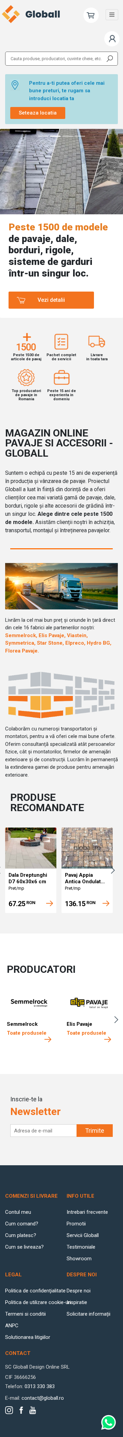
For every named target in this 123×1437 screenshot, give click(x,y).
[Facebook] (21, 1410)
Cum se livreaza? (24, 1247)
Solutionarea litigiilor (27, 1337)
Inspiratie (77, 1302)
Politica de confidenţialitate (35, 1291)
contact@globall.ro (43, 1398)
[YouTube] (32, 1410)
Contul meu (18, 1212)
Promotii (76, 1224)
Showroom (79, 1258)
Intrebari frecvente (87, 1212)
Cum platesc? (20, 1235)
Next (114, 870)
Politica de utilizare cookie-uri (38, 1302)
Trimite (94, 1130)
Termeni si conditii (25, 1314)
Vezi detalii (51, 300)
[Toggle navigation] (112, 14)
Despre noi (79, 1291)
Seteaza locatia (38, 113)
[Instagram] (9, 1410)
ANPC (11, 1325)
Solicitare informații (88, 1314)
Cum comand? (21, 1224)
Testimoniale (81, 1247)
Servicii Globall (83, 1235)
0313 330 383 (40, 1386)
